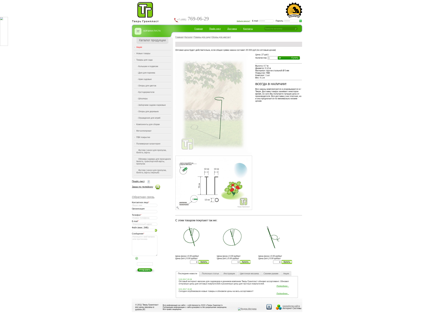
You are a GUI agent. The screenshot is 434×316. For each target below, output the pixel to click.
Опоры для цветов (147, 86)
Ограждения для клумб (149, 118)
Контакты (248, 28)
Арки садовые (145, 79)
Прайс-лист (138, 181)
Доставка (232, 28)
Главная (198, 28)
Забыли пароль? (243, 21)
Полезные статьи (210, 273)
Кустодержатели (146, 92)
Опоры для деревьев (148, 111)
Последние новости (187, 273)
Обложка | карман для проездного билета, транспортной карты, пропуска (153, 161)
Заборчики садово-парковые (152, 105)
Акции (139, 47)
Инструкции (229, 273)
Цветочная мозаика (249, 273)
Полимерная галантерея (148, 144)
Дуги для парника (146, 73)
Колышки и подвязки (148, 66)
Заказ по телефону (142, 186)
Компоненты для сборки (148, 124)
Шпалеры (143, 98)
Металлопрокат (144, 131)
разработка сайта (291, 306)
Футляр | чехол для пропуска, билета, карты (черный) (151, 171)
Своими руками (271, 273)
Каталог (188, 37)
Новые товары (143, 53)
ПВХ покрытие (143, 137)
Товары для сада (144, 60)
